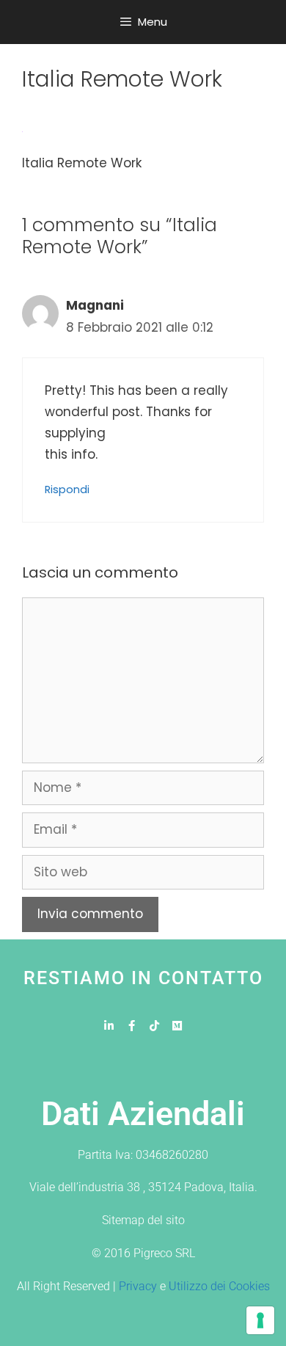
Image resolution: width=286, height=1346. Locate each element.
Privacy (138, 1286)
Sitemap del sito (143, 1220)
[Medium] (177, 1025)
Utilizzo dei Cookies (219, 1286)
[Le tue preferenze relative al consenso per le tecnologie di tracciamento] (260, 1320)
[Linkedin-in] (108, 1025)
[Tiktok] (154, 1025)
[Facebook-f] (131, 1025)
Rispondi (67, 489)
